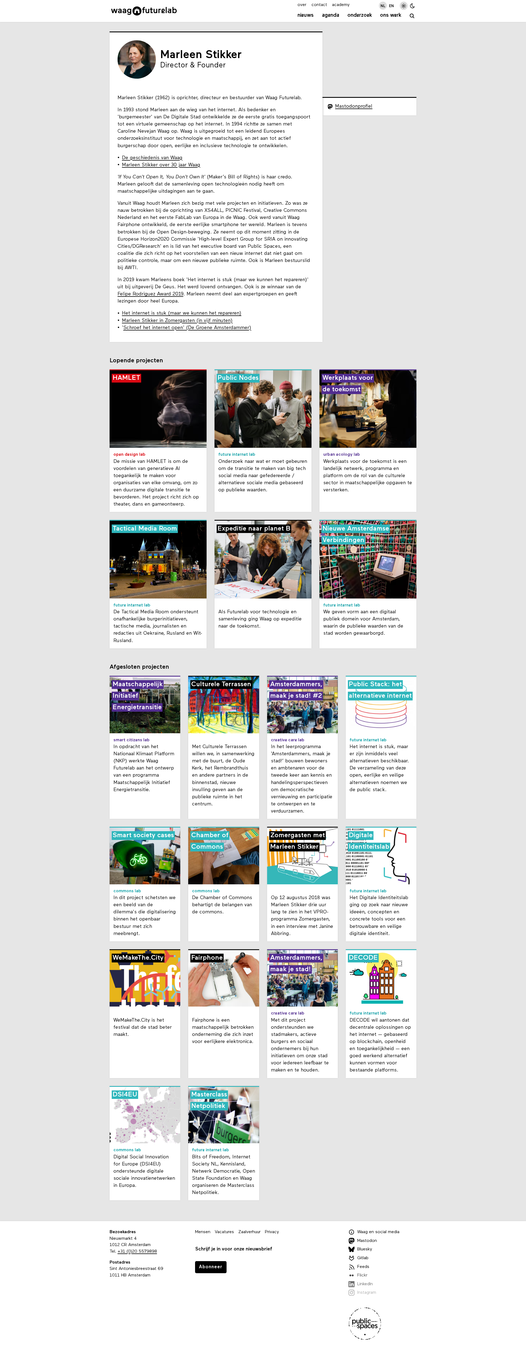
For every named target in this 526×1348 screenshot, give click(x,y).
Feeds (363, 1267)
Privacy (272, 1232)
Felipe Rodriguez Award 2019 (150, 294)
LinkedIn (365, 1284)
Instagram (366, 1292)
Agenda (330, 15)
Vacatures (224, 1232)
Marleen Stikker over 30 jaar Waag (161, 165)
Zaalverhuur (249, 1232)
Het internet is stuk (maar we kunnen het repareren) (181, 313)
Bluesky (364, 1249)
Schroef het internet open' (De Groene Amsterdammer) (187, 327)
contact (319, 5)
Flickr (362, 1275)
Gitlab (362, 1258)
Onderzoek (359, 15)
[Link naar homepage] (144, 11)
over (302, 5)
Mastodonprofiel (353, 106)
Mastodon (367, 1241)
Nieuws (306, 15)
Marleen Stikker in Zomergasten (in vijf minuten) (177, 320)
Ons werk (390, 15)
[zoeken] (412, 16)
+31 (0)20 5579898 (137, 1251)
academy (341, 5)
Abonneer (210, 1267)
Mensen (202, 1232)
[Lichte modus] (404, 6)
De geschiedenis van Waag (152, 158)
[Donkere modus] (412, 6)
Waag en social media (378, 1232)
